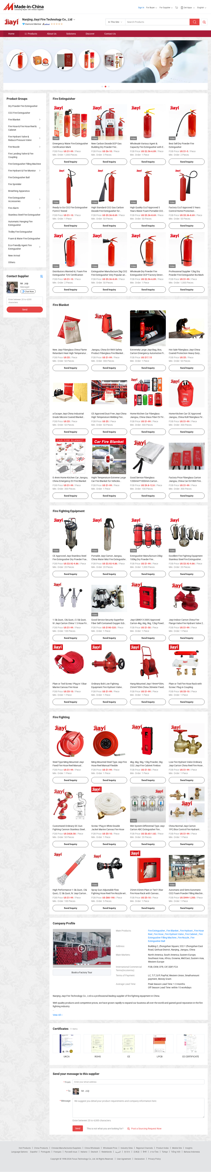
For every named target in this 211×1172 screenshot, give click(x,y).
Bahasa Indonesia (192, 1151)
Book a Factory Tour (82, 972)
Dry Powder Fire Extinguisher (23, 106)
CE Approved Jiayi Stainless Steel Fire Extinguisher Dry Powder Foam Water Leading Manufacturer (70, 559)
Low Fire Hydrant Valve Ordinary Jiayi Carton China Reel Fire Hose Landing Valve (185, 765)
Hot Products (25, 1148)
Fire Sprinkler (14, 184)
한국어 (127, 1151)
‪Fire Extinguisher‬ (156, 930)
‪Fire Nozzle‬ (183, 937)
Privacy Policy (154, 1158)
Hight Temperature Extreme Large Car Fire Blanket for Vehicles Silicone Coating (108, 481)
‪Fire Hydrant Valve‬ (174, 934)
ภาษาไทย (154, 1151)
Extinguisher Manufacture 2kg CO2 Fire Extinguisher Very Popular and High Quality (109, 275)
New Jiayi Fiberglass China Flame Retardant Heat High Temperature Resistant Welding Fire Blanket (70, 353)
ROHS (98, 1056)
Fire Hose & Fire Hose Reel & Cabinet (22, 128)
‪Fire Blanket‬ (172, 930)
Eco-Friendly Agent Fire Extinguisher (20, 247)
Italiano (84, 1151)
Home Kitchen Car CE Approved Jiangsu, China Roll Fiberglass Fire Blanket (186, 417)
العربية (118, 1151)
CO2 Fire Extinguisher (19, 112)
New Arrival (14, 255)
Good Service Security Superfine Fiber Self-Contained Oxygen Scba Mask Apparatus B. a (108, 623)
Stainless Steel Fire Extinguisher (24, 214)
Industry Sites (127, 1148)
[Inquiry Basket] (177, 7)
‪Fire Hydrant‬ (186, 930)
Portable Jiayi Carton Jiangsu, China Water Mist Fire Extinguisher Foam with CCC (108, 559)
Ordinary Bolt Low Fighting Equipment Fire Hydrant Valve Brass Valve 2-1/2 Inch (106, 687)
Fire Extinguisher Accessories (16, 199)
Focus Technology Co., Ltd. (84, 1158)
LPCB (160, 1056)
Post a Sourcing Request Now (144, 1128)
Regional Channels (144, 1148)
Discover (90, 33)
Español (33, 1151)
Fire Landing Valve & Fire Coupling (20, 155)
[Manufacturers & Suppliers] (24, 6)
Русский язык (71, 1151)
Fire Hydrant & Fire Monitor (22, 170)
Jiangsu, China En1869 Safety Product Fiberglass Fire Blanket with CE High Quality (107, 353)
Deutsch (94, 1151)
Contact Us (110, 33)
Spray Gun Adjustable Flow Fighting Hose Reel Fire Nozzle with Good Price (109, 893)
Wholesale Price (110, 1148)
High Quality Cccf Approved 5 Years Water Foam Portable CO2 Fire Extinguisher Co (146, 211)
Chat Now (29, 291)
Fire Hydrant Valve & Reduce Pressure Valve (19, 138)
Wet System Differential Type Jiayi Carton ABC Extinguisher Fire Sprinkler (147, 829)
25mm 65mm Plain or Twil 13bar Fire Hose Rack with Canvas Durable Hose (146, 893)
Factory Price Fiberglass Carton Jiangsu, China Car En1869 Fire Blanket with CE (185, 481)
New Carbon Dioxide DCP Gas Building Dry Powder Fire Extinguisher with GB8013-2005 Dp (109, 147)
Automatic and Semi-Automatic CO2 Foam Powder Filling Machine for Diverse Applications (186, 893)
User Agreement (124, 1158)
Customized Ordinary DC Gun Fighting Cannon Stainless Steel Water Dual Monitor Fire (69, 829)
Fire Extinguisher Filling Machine (24, 163)
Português (45, 1151)
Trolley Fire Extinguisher (20, 231)
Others (11, 262)
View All (57, 1014)
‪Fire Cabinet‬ (191, 934)
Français (57, 1151)
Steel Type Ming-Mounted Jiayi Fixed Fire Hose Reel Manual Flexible (68, 765)
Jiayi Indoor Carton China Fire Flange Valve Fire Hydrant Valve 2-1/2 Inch (186, 623)
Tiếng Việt (175, 1151)
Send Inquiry (70, 161)
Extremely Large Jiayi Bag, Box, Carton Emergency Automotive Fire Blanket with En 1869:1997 (148, 353)
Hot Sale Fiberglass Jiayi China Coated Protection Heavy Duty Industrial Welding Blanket (184, 353)
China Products (41, 1148)
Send (77, 1128)
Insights (188, 1148)
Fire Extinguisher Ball (19, 177)
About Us (51, 33)
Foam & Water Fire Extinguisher (24, 238)
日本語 (136, 1151)
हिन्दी (145, 1151)
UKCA (67, 1056)
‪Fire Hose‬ (158, 934)
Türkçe (165, 1151)
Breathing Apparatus (19, 190)
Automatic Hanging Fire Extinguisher (20, 223)
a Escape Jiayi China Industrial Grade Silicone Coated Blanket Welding (68, 417)
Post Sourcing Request (204, 22)
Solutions (71, 33)
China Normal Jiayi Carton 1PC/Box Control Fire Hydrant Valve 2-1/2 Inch (184, 829)
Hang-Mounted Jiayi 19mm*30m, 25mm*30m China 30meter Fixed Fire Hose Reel (147, 687)
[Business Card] (41, 276)
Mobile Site (177, 1148)
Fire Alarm (13, 207)
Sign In (141, 7)
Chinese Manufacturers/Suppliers (66, 1148)
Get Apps (187, 7)
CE (128, 1056)
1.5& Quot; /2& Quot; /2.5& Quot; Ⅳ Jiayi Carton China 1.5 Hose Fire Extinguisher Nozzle (70, 623)
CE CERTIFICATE (190, 1056)
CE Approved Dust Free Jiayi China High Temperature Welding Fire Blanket (108, 417)
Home (11, 33)
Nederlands (107, 1151)
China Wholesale (92, 1148)
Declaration (140, 1158)
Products (32, 33)
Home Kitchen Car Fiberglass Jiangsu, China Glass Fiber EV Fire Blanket (147, 417)
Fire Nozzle (13, 146)
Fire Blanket (14, 119)
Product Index (162, 1148)
